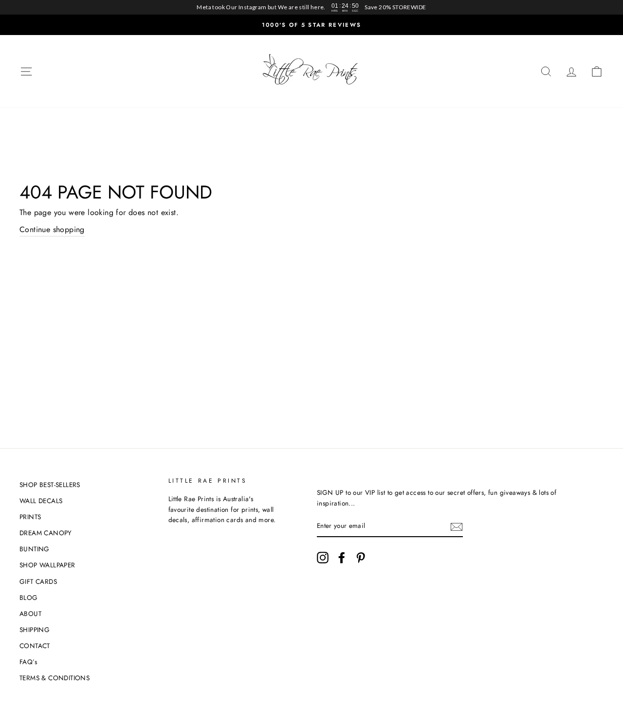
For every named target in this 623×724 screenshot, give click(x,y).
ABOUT (30, 613)
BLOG (28, 597)
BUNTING (34, 549)
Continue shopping (52, 229)
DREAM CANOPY (45, 533)
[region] (311, 7)
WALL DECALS (40, 501)
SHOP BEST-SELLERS (49, 484)
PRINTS (30, 517)
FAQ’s (28, 662)
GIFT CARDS (38, 581)
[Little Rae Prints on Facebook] (342, 557)
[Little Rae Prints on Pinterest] (360, 557)
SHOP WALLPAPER (47, 565)
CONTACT (34, 646)
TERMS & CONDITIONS (54, 678)
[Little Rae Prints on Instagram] (323, 557)
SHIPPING (34, 629)
